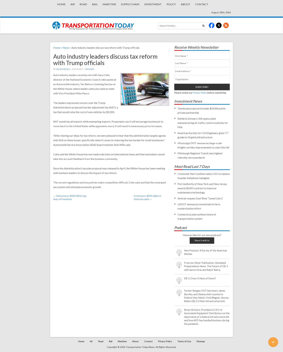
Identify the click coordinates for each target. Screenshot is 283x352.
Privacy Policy (200, 92)
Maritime (109, 4)
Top (273, 342)
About (185, 4)
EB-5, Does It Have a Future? (200, 278)
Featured (89, 69)
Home (61, 4)
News (66, 47)
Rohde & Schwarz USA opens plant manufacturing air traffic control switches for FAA (203, 123)
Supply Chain (130, 4)
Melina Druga (62, 69)
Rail (95, 4)
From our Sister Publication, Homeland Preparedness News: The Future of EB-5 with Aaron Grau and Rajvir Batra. (206, 266)
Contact (201, 4)
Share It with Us (202, 240)
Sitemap (201, 341)
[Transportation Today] (93, 25)
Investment (153, 4)
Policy (171, 4)
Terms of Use (184, 341)
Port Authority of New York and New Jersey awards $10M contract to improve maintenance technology (202, 188)
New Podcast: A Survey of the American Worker (205, 252)
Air (72, 4)
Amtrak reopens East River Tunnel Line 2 (200, 198)
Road (83, 4)
